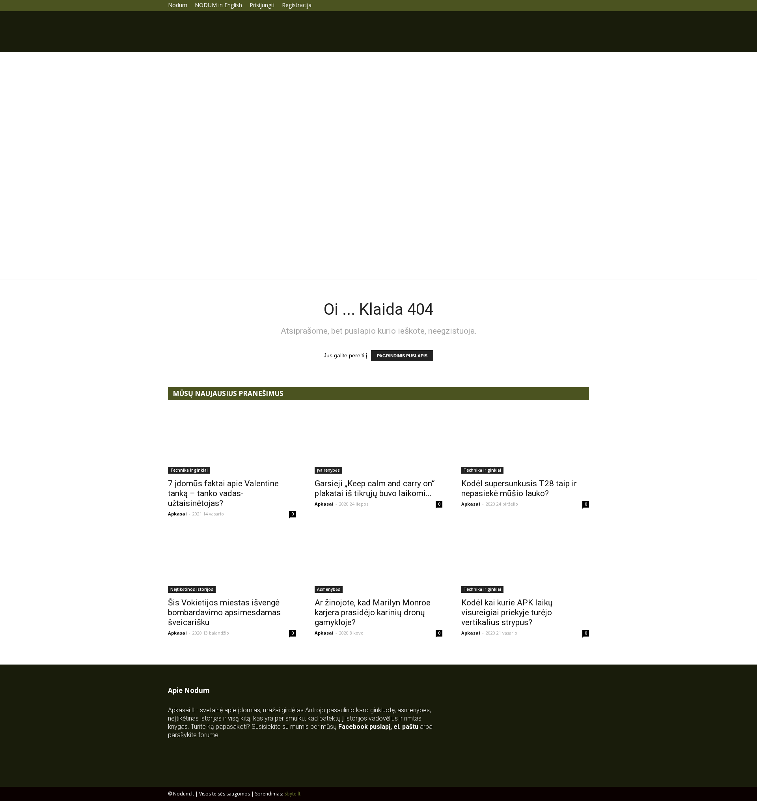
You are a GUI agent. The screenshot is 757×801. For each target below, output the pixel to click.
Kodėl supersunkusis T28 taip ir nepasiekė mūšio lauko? (519, 488)
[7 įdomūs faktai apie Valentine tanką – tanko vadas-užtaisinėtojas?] (232, 442)
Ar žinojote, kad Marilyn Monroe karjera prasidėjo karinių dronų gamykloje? (373, 612)
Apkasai (177, 514)
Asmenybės (328, 589)
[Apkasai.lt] (378, 225)
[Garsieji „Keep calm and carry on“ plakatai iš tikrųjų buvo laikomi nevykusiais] (378, 442)
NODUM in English (218, 5)
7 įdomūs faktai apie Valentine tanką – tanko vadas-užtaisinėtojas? (223, 493)
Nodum (177, 5)
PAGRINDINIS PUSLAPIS (402, 355)
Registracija (296, 5)
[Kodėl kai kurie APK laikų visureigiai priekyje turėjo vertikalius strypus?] (525, 561)
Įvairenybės (328, 470)
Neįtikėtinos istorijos (191, 589)
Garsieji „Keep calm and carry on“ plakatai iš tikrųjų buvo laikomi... (374, 488)
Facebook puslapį (364, 726)
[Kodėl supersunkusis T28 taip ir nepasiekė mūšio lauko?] (525, 442)
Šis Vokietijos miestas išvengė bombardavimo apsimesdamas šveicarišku (224, 612)
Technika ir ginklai (189, 470)
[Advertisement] (378, 111)
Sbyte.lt (292, 793)
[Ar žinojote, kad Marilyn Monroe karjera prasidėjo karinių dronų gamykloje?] (378, 561)
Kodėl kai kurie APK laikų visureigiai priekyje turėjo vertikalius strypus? (507, 612)
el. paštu (405, 726)
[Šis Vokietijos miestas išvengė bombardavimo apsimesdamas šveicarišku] (232, 561)
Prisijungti (262, 5)
